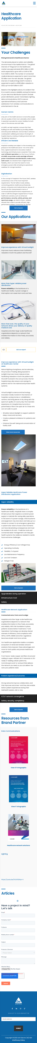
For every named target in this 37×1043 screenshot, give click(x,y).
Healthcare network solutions (18, 845)
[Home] (3, 3)
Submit (18, 1028)
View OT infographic (18, 768)
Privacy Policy (20, 1040)
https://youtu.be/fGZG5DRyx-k (12, 880)
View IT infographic (18, 807)
